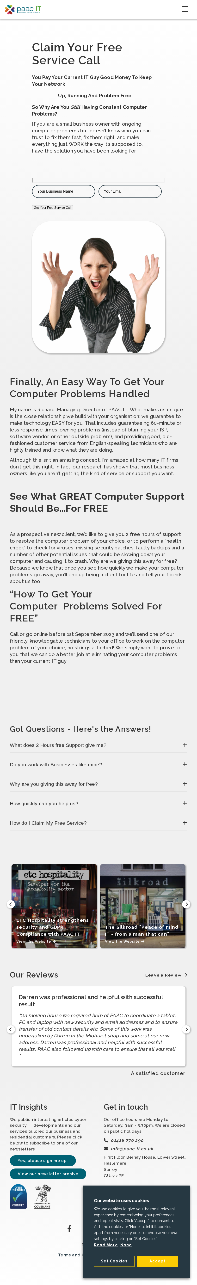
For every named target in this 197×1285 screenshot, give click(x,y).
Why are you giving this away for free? (54, 784)
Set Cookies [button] (114, 1261)
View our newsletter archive (48, 1174)
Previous (11, 904)
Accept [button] (157, 1261)
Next (186, 904)
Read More (106, 1245)
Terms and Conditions (81, 1255)
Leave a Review (163, 975)
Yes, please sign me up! (43, 1160)
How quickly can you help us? (44, 803)
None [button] (126, 1245)
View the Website (33, 941)
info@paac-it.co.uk (132, 1148)
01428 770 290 (127, 1140)
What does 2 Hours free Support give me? (58, 745)
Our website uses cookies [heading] (121, 1200)
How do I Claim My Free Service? (48, 823)
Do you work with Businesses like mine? (56, 764)
